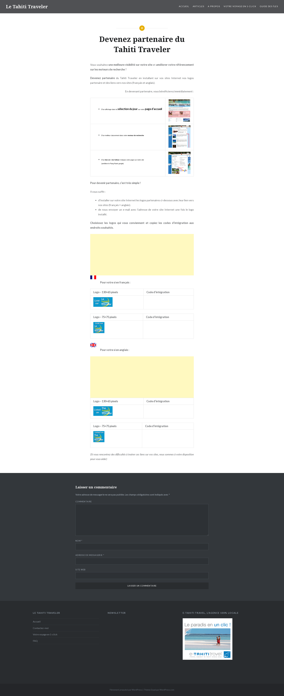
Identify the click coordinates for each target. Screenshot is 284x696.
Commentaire (83, 501)
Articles (198, 6)
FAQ (35, 640)
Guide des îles (269, 6)
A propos (214, 6)
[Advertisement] (142, 254)
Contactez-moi (41, 628)
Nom (78, 541)
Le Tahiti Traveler (27, 7)
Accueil (184, 6)
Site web (80, 569)
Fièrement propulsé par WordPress (126, 689)
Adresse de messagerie (89, 555)
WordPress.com (166, 689)
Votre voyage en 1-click (240, 6)
